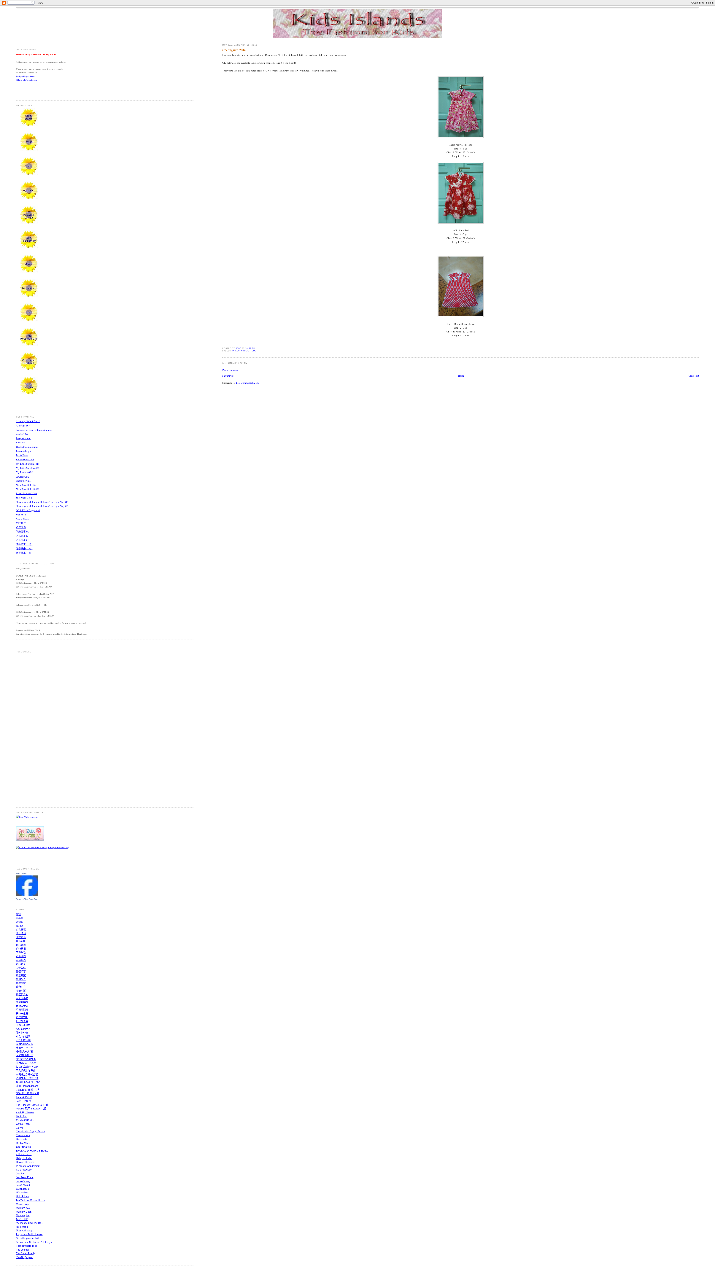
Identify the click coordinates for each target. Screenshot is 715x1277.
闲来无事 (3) (22, 540)
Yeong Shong (23, 518)
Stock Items (248, 351)
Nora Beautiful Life (26, 485)
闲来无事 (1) (22, 531)
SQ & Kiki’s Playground (28, 510)
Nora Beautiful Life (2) (27, 489)
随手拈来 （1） (24, 544)
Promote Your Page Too (26, 899)
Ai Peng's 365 (23, 425)
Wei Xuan (21, 514)
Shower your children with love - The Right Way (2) (42, 506)
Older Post (694, 375)
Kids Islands (21, 873)
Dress (236, 351)
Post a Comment (230, 370)
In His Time (22, 455)
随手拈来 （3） (24, 552)
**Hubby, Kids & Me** (28, 421)
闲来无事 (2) (22, 535)
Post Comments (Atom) (247, 382)
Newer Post (227, 375)
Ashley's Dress (23, 434)
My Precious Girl (24, 472)
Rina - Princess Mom (26, 493)
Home (461, 375)
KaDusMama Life (25, 459)
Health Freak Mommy (27, 446)
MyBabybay (22, 476)
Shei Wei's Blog (24, 497)
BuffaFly (20, 442)
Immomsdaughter (25, 451)
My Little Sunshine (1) (27, 463)
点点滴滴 (21, 527)
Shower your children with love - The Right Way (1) (42, 502)
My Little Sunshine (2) (27, 468)
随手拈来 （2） (24, 548)
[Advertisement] (31, 747)
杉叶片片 (21, 523)
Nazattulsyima (23, 480)
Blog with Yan (23, 438)
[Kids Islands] (27, 895)
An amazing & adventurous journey (34, 429)
